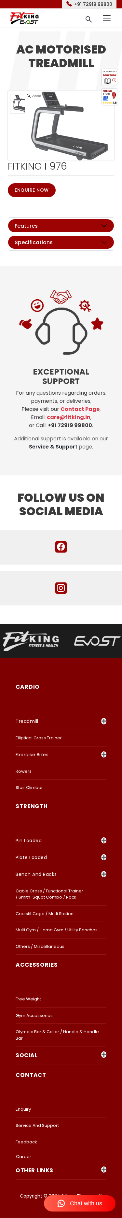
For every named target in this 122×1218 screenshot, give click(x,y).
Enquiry (23, 1109)
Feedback (26, 1142)
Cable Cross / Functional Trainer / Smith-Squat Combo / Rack (49, 894)
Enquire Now (32, 190)
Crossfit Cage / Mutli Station (45, 914)
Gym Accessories (34, 1015)
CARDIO (28, 687)
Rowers (24, 771)
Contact (31, 1075)
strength (32, 806)
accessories (37, 965)
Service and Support (37, 1125)
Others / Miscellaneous (40, 946)
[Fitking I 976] (22, 103)
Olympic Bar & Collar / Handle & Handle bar (57, 1035)
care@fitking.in (68, 417)
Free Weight (28, 999)
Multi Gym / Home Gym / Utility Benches (57, 930)
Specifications (34, 242)
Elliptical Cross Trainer (39, 738)
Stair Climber (29, 787)
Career (23, 1156)
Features (26, 226)
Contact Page (80, 409)
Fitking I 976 (37, 166)
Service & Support (53, 446)
